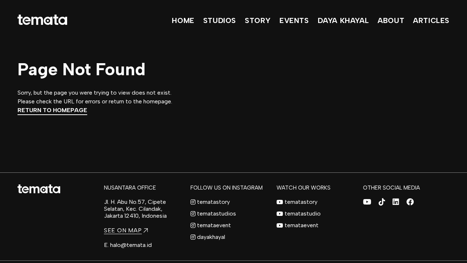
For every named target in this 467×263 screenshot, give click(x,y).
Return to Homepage (52, 110)
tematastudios (216, 213)
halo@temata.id (131, 244)
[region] (233, 131)
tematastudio (303, 213)
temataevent (214, 225)
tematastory (213, 201)
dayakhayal (211, 236)
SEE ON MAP (123, 230)
